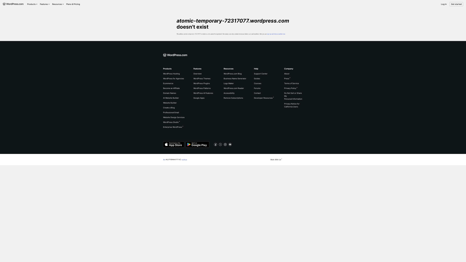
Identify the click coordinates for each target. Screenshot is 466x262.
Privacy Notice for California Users (292, 105)
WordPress (171, 122)
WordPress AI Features (203, 93)
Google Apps (198, 98)
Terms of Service (291, 83)
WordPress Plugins (201, 83)
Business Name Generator (235, 78)
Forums (257, 88)
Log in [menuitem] (444, 4)
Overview (197, 74)
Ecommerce (168, 83)
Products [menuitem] (31, 4)
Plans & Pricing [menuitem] (73, 4)
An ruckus (175, 159)
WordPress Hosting (171, 74)
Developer (263, 98)
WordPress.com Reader (234, 88)
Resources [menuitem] (57, 4)
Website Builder (170, 103)
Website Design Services (174, 117)
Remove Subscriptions (233, 98)
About (286, 74)
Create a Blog (169, 107)
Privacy (290, 88)
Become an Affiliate (171, 88)
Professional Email (171, 112)
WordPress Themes (201, 78)
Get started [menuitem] (456, 4)
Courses (257, 83)
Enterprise (172, 127)
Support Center (260, 74)
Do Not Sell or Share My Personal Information (293, 96)
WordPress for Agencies (173, 78)
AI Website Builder (171, 98)
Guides (257, 78)
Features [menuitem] (44, 4)
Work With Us (275, 160)
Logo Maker (229, 83)
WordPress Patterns (202, 88)
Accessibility (229, 93)
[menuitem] (13, 3)
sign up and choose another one (276, 34)
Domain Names (169, 93)
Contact (257, 93)
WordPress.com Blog (233, 74)
